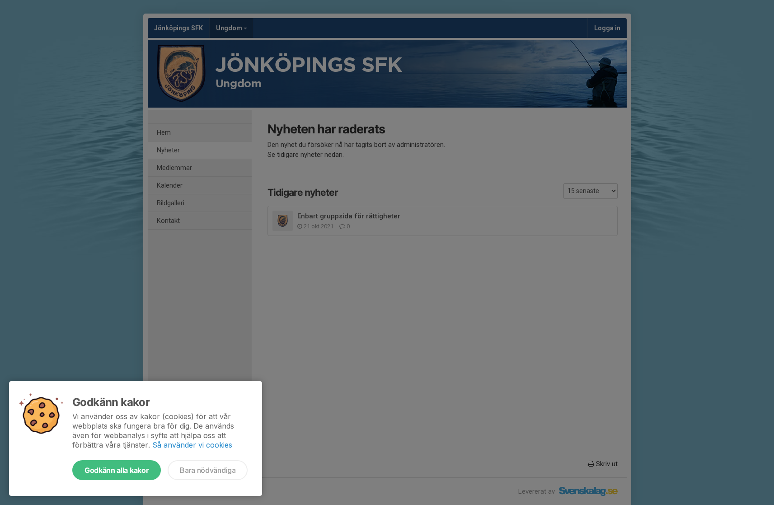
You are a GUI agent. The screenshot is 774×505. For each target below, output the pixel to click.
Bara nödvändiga (207, 470)
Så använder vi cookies (192, 444)
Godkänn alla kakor (116, 470)
